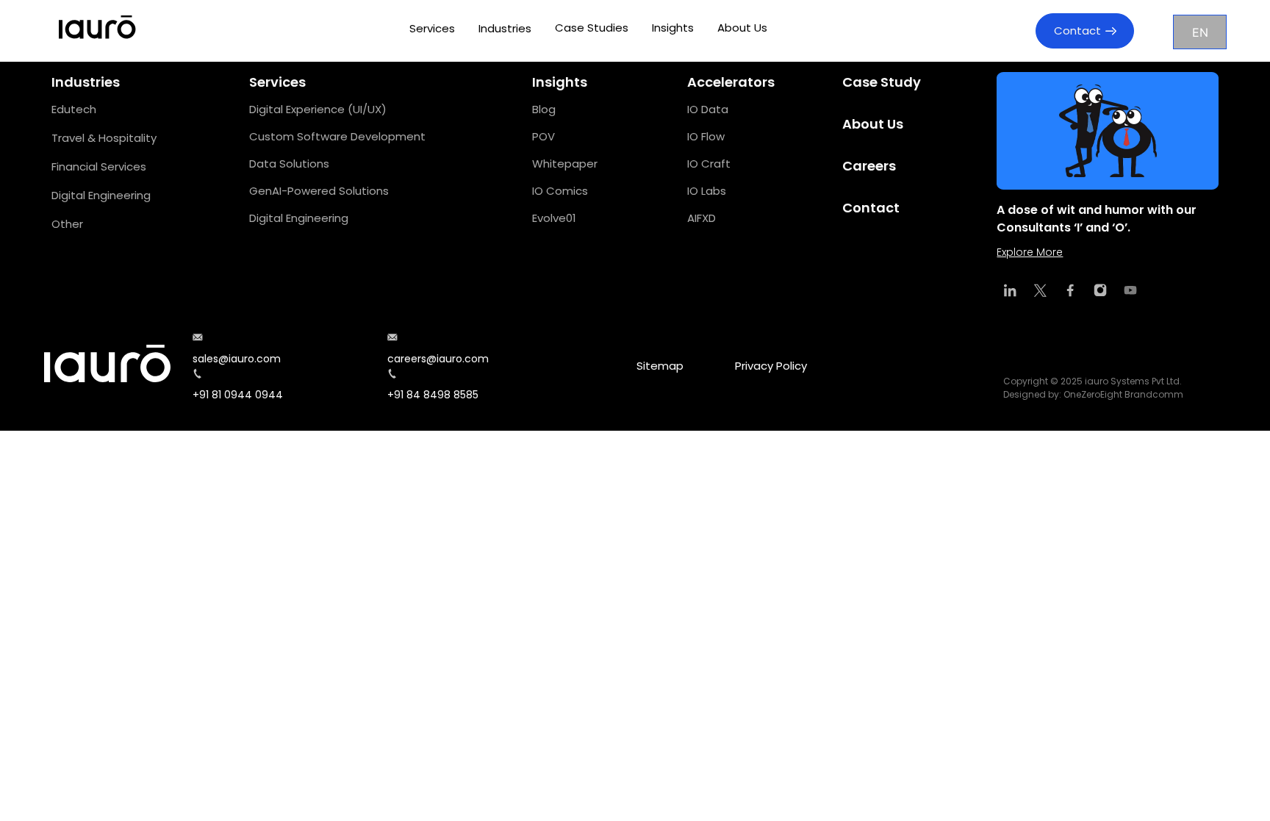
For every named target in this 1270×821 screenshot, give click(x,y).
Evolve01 (554, 218)
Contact (1077, 30)
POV (543, 136)
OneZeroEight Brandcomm (1123, 394)
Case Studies (591, 27)
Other (67, 224)
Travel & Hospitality (104, 138)
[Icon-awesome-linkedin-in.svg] (1010, 290)
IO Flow (706, 136)
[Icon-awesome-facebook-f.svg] (1070, 290)
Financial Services (98, 166)
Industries (504, 28)
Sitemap (660, 365)
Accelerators (731, 82)
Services (432, 28)
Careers (869, 166)
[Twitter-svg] (1040, 290)
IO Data (707, 109)
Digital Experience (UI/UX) (318, 109)
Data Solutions (289, 163)
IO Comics (560, 190)
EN (1200, 32)
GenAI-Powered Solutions (319, 190)
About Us (742, 27)
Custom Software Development (337, 136)
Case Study (881, 82)
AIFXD (701, 218)
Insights (673, 27)
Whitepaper (565, 163)
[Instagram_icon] (1100, 290)
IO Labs (706, 190)
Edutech (73, 109)
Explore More (1030, 252)
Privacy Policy (771, 365)
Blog (544, 109)
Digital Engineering (101, 195)
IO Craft (709, 163)
